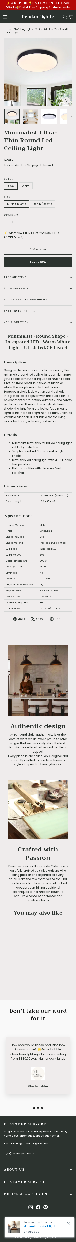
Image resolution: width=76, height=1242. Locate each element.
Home (7, 29)
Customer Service (25, 1182)
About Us (14, 1169)
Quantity (11, 215)
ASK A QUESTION (16, 322)
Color (9, 179)
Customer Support (25, 1124)
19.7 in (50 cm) (42, 204)
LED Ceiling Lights (23, 29)
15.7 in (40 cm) (16, 204)
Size (7, 197)
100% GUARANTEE (17, 289)
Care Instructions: (19, 311)
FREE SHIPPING (15, 277)
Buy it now (38, 261)
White (25, 186)
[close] (68, 1223)
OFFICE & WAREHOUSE (27, 1194)
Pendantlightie (38, 16)
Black (10, 186)
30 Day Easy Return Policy (26, 300)
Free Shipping (29, 165)
